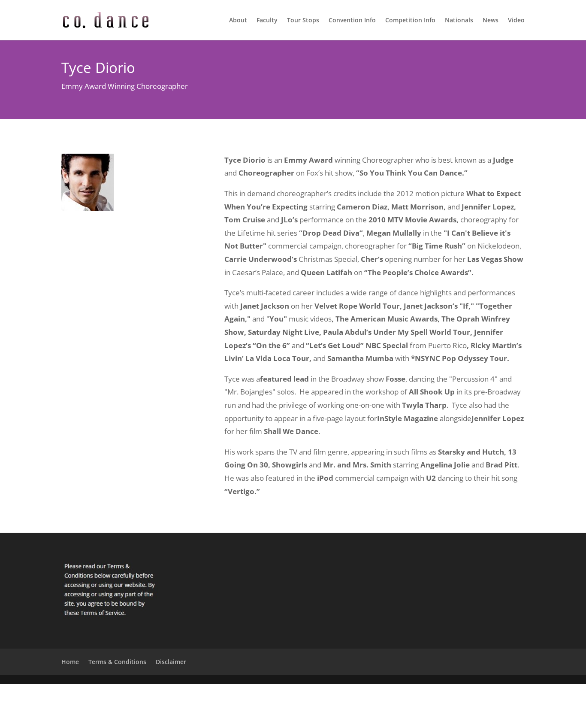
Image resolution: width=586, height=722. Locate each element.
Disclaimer (171, 662)
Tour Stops (303, 20)
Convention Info (352, 20)
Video (516, 20)
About (238, 20)
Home (70, 662)
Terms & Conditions (117, 662)
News (490, 20)
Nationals (459, 20)
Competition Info (410, 20)
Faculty (267, 20)
